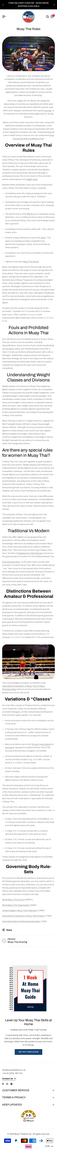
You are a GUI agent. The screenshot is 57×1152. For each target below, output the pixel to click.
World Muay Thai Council (13, 900)
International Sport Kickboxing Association (21, 921)
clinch (43, 238)
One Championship (11, 562)
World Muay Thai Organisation (16, 905)
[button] (28, 1116)
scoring (47, 110)
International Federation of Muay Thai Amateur (23, 916)
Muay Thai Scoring (17, 942)
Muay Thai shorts (31, 262)
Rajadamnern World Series (30, 553)
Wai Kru (30, 214)
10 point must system (41, 744)
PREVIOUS (11, 939)
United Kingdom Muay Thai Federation (19, 910)
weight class (31, 179)
